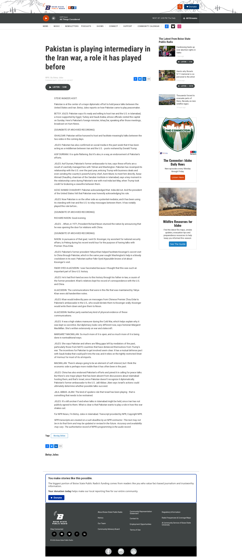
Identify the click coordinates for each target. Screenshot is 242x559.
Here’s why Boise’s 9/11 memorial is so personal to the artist (185, 74)
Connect (113, 26)
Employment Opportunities (140, 524)
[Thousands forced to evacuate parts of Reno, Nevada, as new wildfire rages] (167, 99)
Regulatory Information (171, 512)
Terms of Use (135, 530)
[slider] (57, 18)
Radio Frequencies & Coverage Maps (176, 518)
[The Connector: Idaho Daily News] (177, 136)
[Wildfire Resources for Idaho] (177, 202)
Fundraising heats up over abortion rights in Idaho (186, 50)
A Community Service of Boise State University (176, 524)
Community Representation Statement (141, 512)
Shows (100, 26)
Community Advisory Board (109, 529)
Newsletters (72, 26)
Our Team (102, 523)
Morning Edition (59, 435)
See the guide (177, 244)
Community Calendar (148, 26)
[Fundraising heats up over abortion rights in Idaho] (167, 51)
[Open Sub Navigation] (50, 26)
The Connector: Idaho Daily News (178, 162)
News (45, 26)
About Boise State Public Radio (110, 512)
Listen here (178, 177)
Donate (193, 6)
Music (57, 26)
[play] (46, 18)
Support (127, 26)
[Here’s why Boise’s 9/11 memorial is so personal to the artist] (167, 75)
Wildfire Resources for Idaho (177, 223)
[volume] (53, 18)
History (100, 518)
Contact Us (134, 519)
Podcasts (86, 26)
